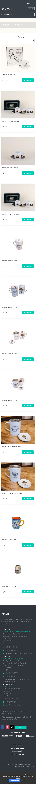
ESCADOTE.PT (30, 767)
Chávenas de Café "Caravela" (10, 168)
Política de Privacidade (17, 748)
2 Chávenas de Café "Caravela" (10, 121)
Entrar (7, 14)
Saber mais (23, 780)
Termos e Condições (17, 751)
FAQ (33, 3)
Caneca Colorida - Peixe (9, 540)
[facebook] (2, 727)
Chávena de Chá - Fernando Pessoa (12, 447)
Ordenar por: (22, 37)
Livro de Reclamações (17, 754)
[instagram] (7, 727)
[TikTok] (12, 727)
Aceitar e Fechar (14, 780)
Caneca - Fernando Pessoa (9, 261)
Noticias (29, 3)
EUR (15, 14)
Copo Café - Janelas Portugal (10, 586)
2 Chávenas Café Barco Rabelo (10, 214)
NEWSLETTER (20, 727)
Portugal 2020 (17, 745)
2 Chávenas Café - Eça (8, 75)
